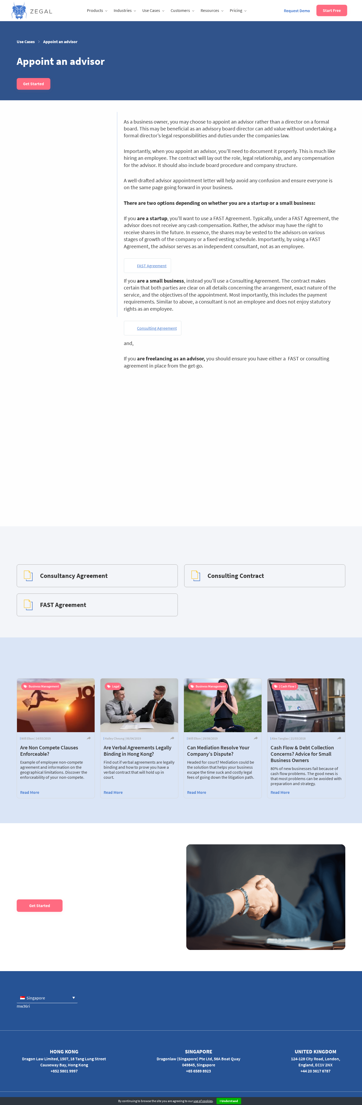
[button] (47, 997)
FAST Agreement (151, 265)
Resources (210, 10)
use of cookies (203, 1101)
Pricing (236, 10)
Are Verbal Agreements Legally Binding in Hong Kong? (137, 750)
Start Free (332, 10)
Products (95, 10)
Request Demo (297, 10)
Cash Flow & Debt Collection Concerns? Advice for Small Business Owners (302, 753)
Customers (180, 10)
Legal (115, 686)
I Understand (229, 1101)
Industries (123, 10)
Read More (29, 792)
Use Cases (151, 10)
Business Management (44, 686)
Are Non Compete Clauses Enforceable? (49, 750)
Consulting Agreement (157, 328)
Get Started (33, 83)
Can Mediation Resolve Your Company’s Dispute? (218, 750)
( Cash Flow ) (287, 686)
